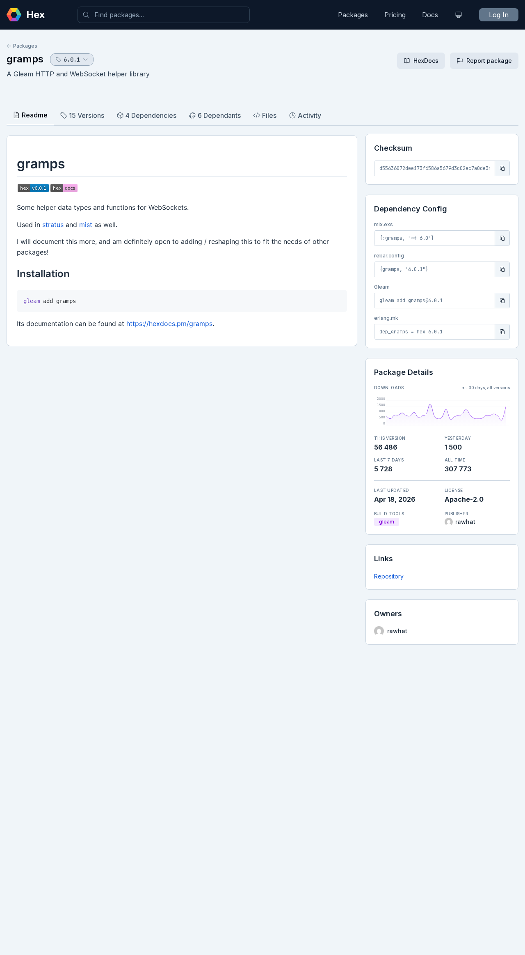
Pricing (395, 15)
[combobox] (164, 15)
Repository (389, 576)
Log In (499, 15)
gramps (25, 59)
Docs (430, 15)
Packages (353, 15)
